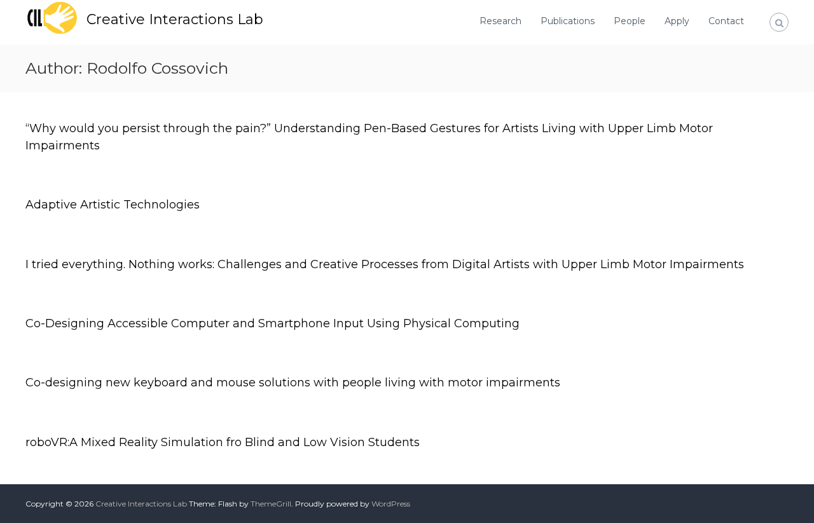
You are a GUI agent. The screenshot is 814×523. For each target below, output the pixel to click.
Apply (677, 21)
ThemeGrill (271, 503)
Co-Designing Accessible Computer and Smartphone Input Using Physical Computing (272, 323)
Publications (568, 21)
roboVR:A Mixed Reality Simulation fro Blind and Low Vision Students (222, 442)
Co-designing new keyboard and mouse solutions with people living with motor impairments (292, 383)
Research (500, 21)
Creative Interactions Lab (174, 19)
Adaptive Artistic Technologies (112, 205)
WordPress (390, 503)
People (629, 21)
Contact (726, 21)
